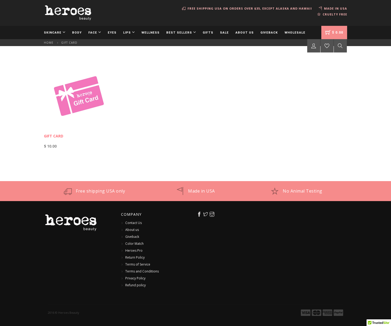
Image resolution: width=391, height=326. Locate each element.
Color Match (134, 243)
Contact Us (133, 223)
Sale (224, 32)
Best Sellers (179, 32)
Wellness (151, 32)
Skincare (53, 32)
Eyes (112, 32)
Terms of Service (137, 264)
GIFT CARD (53, 136)
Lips (127, 32)
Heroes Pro (134, 250)
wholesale (295, 32)
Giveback (269, 32)
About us (132, 229)
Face (93, 32)
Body (77, 32)
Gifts (208, 32)
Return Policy (135, 257)
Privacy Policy (135, 278)
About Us (244, 32)
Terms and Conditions (142, 271)
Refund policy (135, 285)
